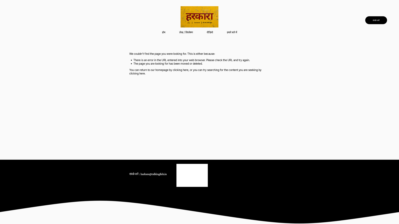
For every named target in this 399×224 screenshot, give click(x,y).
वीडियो (210, 32)
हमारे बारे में (232, 32)
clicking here (180, 70)
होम (163, 32)
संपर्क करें (376, 20)
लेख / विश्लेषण (186, 32)
